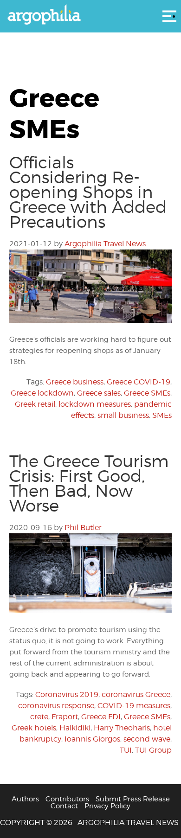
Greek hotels (34, 727)
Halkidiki (74, 727)
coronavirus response (56, 705)
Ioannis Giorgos (92, 739)
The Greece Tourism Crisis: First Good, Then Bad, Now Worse (89, 483)
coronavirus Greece (136, 694)
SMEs (162, 415)
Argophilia (90, 15)
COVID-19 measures (133, 705)
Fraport (65, 716)
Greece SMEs (147, 393)
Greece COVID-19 (138, 381)
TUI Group (153, 750)
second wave (146, 739)
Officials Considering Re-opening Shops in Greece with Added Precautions (88, 192)
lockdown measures (94, 404)
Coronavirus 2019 (66, 694)
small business (123, 415)
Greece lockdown (42, 393)
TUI (126, 750)
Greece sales (99, 393)
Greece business (74, 381)
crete (39, 716)
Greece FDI (101, 716)
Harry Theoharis (122, 727)
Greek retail (35, 404)
